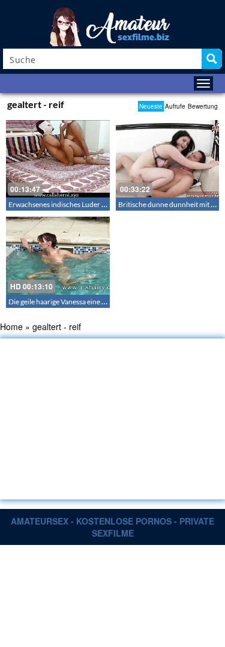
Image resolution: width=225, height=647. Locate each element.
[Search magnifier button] (212, 59)
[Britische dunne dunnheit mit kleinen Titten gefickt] (168, 158)
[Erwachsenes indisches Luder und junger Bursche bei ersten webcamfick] (58, 158)
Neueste (151, 106)
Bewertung (203, 106)
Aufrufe (175, 106)
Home (11, 326)
